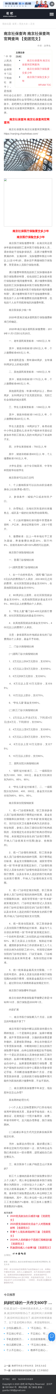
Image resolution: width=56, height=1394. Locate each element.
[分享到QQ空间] (16, 1253)
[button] (52, 14)
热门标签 (32, 1387)
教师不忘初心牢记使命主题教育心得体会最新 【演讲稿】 (40, 1350)
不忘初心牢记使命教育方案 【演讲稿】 (16, 1333)
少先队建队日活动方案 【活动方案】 (16, 1328)
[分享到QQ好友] (19, 1253)
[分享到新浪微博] (14, 1253)
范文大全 (23, 23)
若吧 (22, 1383)
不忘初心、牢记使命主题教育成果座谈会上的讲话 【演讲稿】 (40, 1333)
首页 (14, 23)
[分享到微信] (22, 1253)
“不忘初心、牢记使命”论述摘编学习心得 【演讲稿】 (40, 1328)
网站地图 (23, 1387)
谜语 (14, 1379)
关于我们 (6, 1379)
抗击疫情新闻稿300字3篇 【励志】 (40, 1339)
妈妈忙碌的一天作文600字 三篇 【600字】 (28, 1302)
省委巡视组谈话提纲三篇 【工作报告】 (30, 1370)
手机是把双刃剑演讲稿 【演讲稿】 (16, 1339)
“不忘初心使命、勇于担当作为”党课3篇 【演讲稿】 (40, 1344)
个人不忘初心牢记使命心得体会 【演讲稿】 (16, 1350)
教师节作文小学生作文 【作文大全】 (29, 1365)
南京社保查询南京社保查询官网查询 (33, 1261)
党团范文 (13, 1261)
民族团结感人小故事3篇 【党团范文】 (31, 1247)
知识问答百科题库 (25, 1379)
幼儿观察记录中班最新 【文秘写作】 (16, 1344)
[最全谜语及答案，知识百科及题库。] (8, 14)
